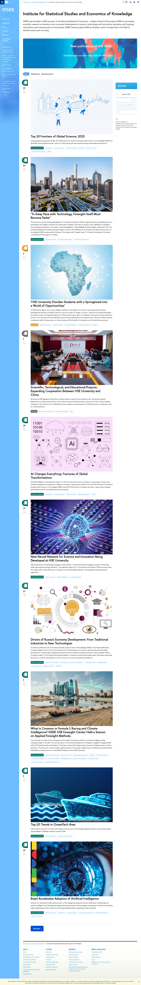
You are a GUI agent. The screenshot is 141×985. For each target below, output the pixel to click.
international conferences (81, 239)
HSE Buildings (26, 967)
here (76, 981)
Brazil (33, 916)
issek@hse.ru (9, 68)
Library (93, 959)
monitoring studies (59, 148)
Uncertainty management (52, 762)
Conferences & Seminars (75, 962)
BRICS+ (92, 755)
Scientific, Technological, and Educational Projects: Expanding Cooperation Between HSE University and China (65, 391)
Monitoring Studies (74, 959)
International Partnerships (29, 962)
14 (129, 104)
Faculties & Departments (29, 959)
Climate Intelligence (102, 755)
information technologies (65, 239)
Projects (5, 31)
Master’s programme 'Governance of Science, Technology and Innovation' (9, 58)
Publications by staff (97, 952)
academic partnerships (61, 411)
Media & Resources (99, 949)
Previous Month (117, 94)
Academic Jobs (73, 964)
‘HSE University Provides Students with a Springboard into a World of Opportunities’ (69, 304)
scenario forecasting (37, 762)
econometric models (53, 758)
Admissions (49, 952)
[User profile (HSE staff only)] (134, 2)
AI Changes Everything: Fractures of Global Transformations (59, 476)
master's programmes (85, 325)
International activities (6, 39)
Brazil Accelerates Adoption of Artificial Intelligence (65, 898)
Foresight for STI (90, 662)
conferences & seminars (52, 662)
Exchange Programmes (52, 962)
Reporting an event (50, 239)
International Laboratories (75, 952)
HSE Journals (95, 954)
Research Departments (39, 943)
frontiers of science (90, 148)
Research (72, 949)
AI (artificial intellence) (101, 913)
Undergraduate (50, 957)
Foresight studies (101, 662)
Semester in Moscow (51, 967)
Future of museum (36, 666)
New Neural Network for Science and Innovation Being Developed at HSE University (67, 558)
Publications (6, 23)
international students (71, 325)
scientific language (75, 577)
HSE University (27, 943)
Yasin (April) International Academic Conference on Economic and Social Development (78, 969)
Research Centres (73, 954)
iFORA (49, 151)
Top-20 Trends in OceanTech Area (53, 824)
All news (36, 928)
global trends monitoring (38, 151)
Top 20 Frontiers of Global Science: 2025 (58, 136)
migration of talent (48, 666)
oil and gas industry (93, 758)
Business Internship (51, 969)
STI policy (39, 916)
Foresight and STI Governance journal (8, 51)
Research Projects (73, 957)
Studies (49, 949)
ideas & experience (45, 325)
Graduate (48, 959)
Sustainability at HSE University (31, 957)
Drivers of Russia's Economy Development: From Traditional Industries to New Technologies (69, 641)
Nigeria (95, 325)
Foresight (80, 148)
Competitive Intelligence (38, 758)
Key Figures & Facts (28, 954)
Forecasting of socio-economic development (73, 662)
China (71, 411)
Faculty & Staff (27, 964)
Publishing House (96, 957)
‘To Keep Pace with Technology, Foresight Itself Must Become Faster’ (66, 216)
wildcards (58, 666)
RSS (6, 95)
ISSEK (8, 9)
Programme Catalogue (52, 954)
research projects (71, 148)
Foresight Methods (66, 758)
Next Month (135, 94)
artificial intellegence (84, 494)
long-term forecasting (80, 758)
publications (48, 148)
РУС (124, 2)
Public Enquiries (27, 974)
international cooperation (46, 411)
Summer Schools (50, 964)
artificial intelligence (62, 577)
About (25, 949)
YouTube (7, 92)
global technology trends (65, 836)
